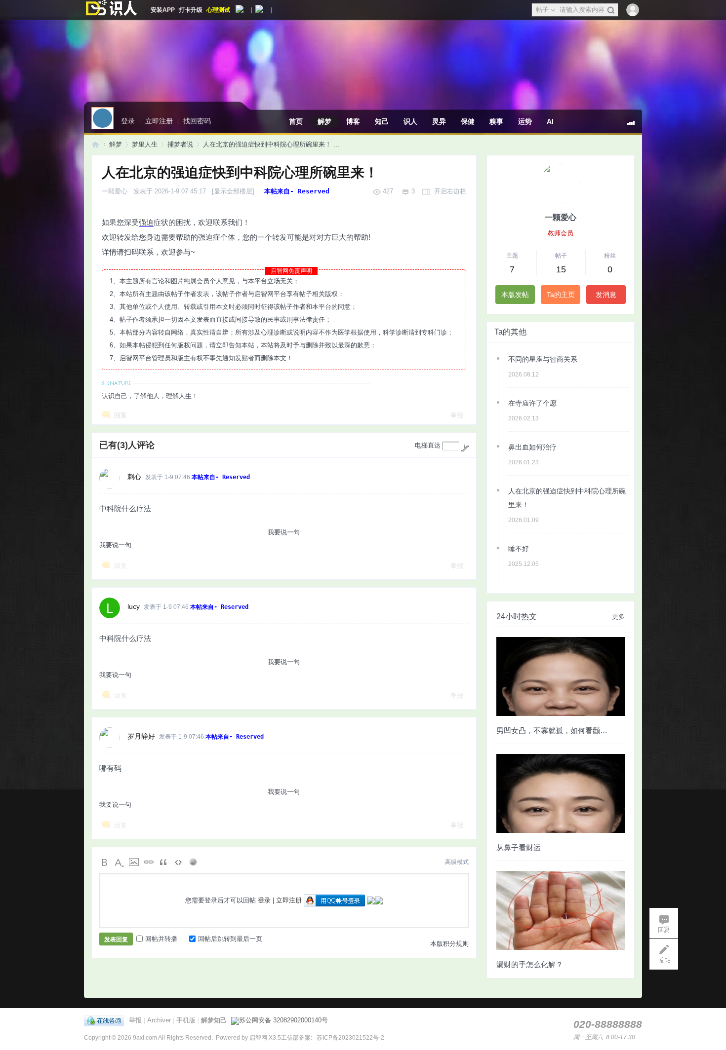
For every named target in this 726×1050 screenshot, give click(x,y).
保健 (468, 121)
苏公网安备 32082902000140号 (283, 1020)
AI (550, 121)
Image (134, 862)
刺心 (134, 477)
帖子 (542, 9)
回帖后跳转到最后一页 (230, 938)
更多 (618, 616)
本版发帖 (515, 295)
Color (119, 862)
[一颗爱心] (560, 182)
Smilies (193, 862)
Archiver (159, 1020)
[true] (610, 10)
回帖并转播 (161, 938)
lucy (133, 606)
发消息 (606, 295)
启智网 (95, 144)
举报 (456, 415)
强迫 (146, 222)
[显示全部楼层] (233, 191)
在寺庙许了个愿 (532, 403)
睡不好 (518, 549)
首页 (296, 121)
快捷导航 (634, 126)
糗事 (496, 121)
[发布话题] (663, 954)
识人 (410, 121)
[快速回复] (663, 923)
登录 (264, 900)
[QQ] (106, 1020)
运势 (525, 121)
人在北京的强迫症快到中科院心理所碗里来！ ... (271, 144)
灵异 (439, 121)
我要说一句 (284, 532)
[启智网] (111, 10)
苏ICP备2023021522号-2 (349, 1037)
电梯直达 (428, 445)
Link (149, 862)
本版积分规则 (449, 943)
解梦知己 (214, 1020)
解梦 (324, 121)
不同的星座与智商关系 (542, 359)
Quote (163, 862)
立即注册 (289, 900)
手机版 (186, 1020)
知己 (382, 121)
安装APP (163, 9)
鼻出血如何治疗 (532, 447)
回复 (120, 415)
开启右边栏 (450, 191)
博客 (353, 121)
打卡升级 (190, 9)
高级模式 (457, 862)
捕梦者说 (180, 144)
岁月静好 (141, 736)
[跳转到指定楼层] (465, 448)
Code (178, 862)
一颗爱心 (114, 191)
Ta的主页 (561, 295)
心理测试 (218, 9)
